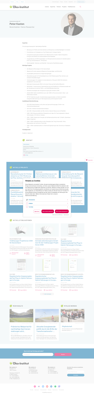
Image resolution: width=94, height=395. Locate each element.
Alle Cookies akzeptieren (62, 211)
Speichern (37, 211)
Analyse (31, 203)
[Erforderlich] (27, 200)
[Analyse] (27, 203)
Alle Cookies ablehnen (48, 211)
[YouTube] (27, 207)
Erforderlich (32, 199)
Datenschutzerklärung (31, 195)
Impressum (66, 214)
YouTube (31, 207)
